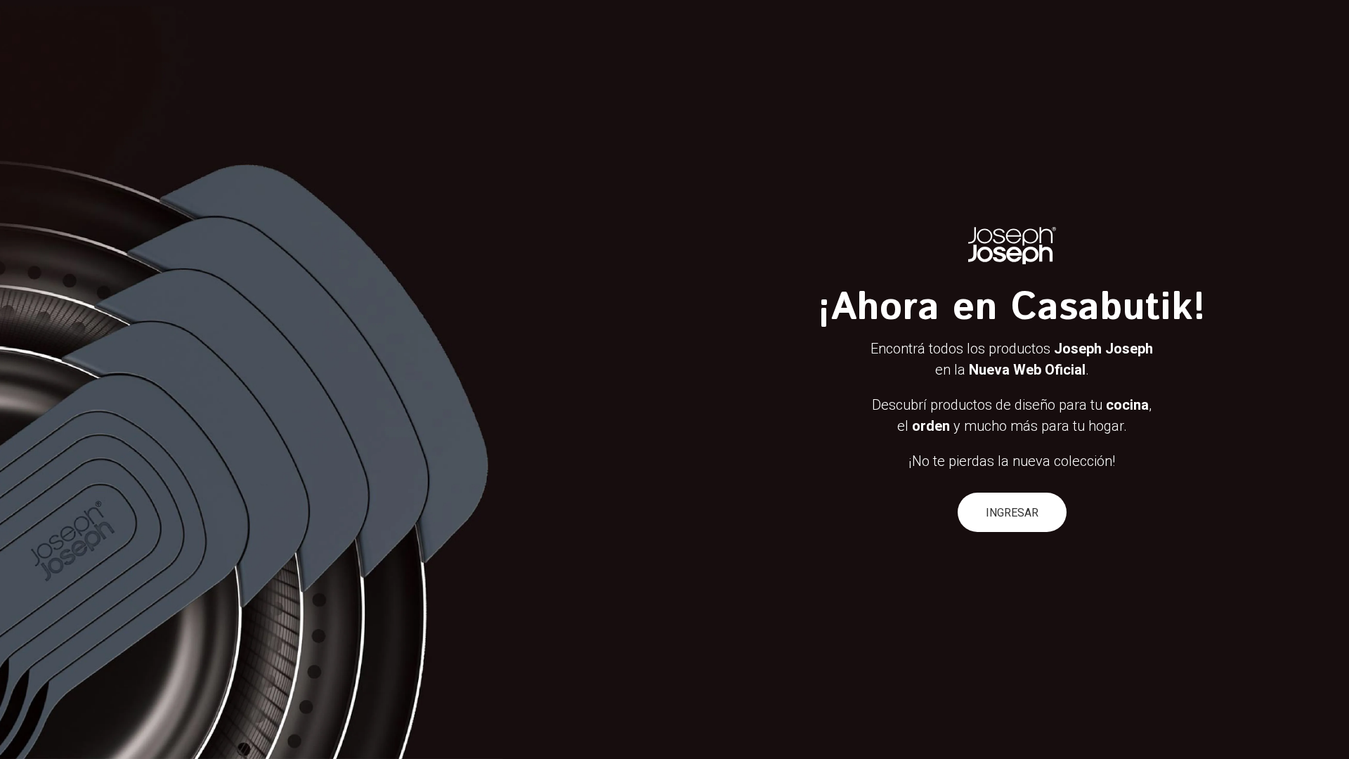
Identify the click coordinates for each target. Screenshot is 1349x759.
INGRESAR (1012, 512)
